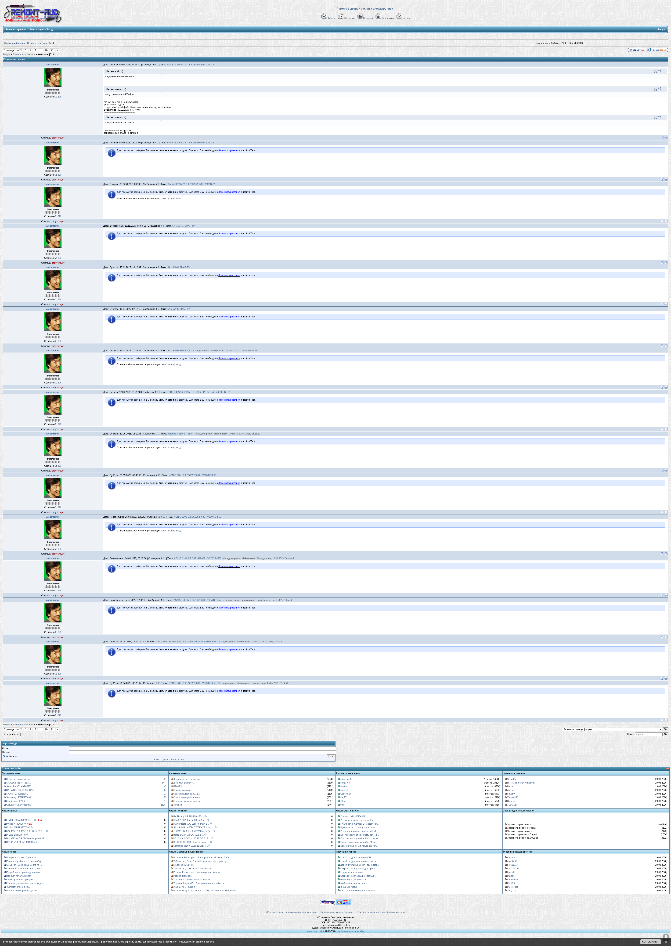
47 (164, 782)
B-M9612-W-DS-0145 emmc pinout (23, 838)
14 (159, 641)
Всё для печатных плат (18, 876)
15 (159, 683)
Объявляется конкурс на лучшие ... (359, 890)
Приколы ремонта (182, 790)
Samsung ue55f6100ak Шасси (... (190, 845)
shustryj (511, 793)
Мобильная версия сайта (353, 883)
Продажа (368, 18)
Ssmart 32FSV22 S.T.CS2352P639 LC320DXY (190, 64)
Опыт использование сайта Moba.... (359, 842)
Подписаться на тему (351, 872)
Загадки (177, 804)
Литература (387, 18)
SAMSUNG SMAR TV (183, 225)
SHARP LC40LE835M (17, 793)
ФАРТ (343, 797)
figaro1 (510, 872)
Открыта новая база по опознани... (358, 876)
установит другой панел (180, 433)
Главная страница (16, 29)
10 (159, 475)
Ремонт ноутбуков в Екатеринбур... (25, 861)
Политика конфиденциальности (301, 912)
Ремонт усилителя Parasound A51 (358, 831)
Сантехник (345, 793)
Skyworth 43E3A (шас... (18, 782)
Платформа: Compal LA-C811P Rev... (359, 823)
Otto (342, 801)
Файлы (331, 18)
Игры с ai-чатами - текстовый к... (357, 820)
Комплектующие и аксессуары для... (26, 883)
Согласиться (650, 941)
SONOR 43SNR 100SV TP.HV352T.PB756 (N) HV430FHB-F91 (198, 392)
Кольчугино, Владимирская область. (201, 872)
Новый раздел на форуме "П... (356, 857)
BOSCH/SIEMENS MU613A (20, 842)
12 (164, 558)
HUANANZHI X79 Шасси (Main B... (191, 823)
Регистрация (37, 29)
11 (164, 517)
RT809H (177, 786)
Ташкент (190, 887)
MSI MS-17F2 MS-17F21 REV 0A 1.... (25, 831)
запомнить (11, 756)
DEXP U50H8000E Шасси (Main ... (191, 842)
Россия (177, 857)
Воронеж (187, 876)
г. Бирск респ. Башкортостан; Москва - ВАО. (205, 857)
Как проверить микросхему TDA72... (359, 834)
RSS (50, 43)
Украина (177, 879)
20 (46, 50)
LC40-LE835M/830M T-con (19, 820)
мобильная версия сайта (351, 931)
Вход (50, 29)
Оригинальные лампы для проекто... (25, 868)
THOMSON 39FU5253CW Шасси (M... (193, 831)
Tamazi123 (512, 797)
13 (164, 600)
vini (342, 804)
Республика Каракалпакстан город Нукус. (208, 861)
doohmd (511, 790)
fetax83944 (512, 879)
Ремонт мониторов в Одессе (21, 890)
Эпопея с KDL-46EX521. (353, 816)
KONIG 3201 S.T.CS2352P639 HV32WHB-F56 (192, 475)
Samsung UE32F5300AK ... (20, 797)
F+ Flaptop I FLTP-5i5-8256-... (188, 816)
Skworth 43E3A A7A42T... (19, 786)
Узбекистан (179, 861)
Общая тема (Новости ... (19, 804)
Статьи (406, 18)
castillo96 (512, 861)
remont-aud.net (314, 931)
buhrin (510, 786)
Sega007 (511, 779)
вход (178, 198)
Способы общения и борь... (187, 797)
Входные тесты (348, 887)
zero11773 (512, 865)
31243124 (512, 804)
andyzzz (511, 890)
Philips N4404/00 (14, 823)
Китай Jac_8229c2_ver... (19, 801)
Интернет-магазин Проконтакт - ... (24, 857)
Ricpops (511, 801)
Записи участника (23, 54)
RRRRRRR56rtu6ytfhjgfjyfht (521, 782)
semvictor (345, 782)
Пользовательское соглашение (336, 912)
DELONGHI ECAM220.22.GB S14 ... (192, 838)
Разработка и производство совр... (24, 872)
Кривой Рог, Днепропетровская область (204, 883)
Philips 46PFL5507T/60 (18, 827)
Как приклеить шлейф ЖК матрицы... (360, 838)
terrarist (344, 790)
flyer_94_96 (513, 868)
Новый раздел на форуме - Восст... (359, 861)
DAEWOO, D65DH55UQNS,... (21, 790)
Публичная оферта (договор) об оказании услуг (380, 912)
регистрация (167, 198)
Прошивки (349, 18)
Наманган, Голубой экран (199, 868)
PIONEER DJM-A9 (16, 834)
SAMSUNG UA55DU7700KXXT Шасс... (193, 827)
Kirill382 (511, 883)
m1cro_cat (512, 887)
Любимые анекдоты (183, 782)
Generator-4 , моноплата (353, 879)
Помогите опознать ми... (19, 779)
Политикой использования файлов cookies (189, 941)
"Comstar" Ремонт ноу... (18, 887)
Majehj (510, 876)
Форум (6, 54)
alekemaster (52, 64)
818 (163, 804)
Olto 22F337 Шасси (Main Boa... (190, 820)
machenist (345, 779)
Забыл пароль (160, 759)
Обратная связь (274, 912)
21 (52, 50)
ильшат (344, 786)
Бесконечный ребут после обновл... (359, 845)
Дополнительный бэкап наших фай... (360, 865)
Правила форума (36, 43)
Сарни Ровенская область (196, 879)
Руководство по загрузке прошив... (358, 827)
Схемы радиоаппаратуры (19, 879)
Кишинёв (189, 865)
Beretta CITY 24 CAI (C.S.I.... (188, 834)
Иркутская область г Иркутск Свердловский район (209, 890)
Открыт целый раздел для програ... (359, 868)
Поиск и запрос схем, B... (186, 793)
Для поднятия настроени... (187, 779)
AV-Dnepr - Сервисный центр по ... (24, 865)
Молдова (178, 865)
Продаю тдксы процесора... (188, 801)
